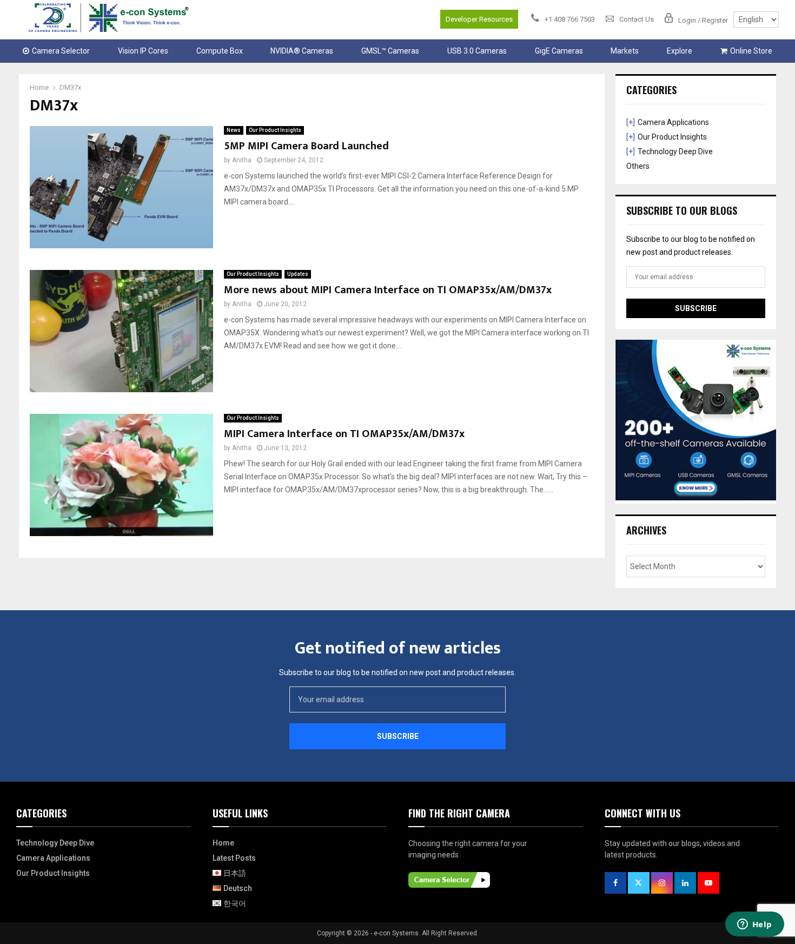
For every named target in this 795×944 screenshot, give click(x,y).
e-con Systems (396, 933)
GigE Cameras (559, 51)
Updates (297, 274)
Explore (679, 51)
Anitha (241, 160)
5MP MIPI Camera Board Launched (306, 146)
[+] (630, 122)
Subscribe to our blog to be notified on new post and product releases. (397, 672)
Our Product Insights (275, 130)
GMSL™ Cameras (390, 51)
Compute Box (219, 51)
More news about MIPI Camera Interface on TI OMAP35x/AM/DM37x (388, 290)
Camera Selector (61, 51)
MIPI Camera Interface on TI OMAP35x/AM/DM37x (344, 434)
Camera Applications (673, 122)
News (234, 130)
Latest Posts (234, 858)
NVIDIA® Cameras (301, 51)
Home (223, 843)
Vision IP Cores (143, 51)
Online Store (751, 51)
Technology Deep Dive (675, 151)
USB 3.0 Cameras (477, 51)
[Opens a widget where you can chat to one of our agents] (754, 925)
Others (638, 166)
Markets (625, 51)
